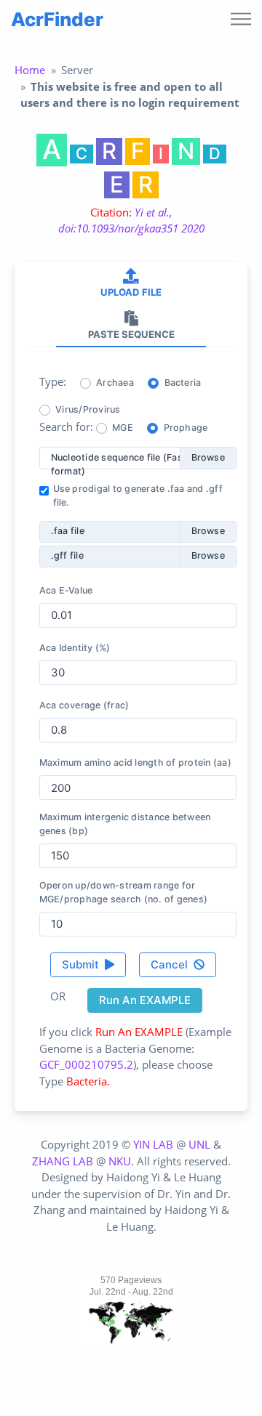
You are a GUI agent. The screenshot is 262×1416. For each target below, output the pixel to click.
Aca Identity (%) (75, 647)
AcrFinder (57, 19)
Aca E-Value (66, 590)
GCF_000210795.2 (86, 1064)
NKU (119, 1161)
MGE (122, 427)
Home (30, 69)
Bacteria (183, 382)
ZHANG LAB (62, 1161)
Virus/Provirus (88, 409)
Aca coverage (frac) (84, 705)
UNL (199, 1144)
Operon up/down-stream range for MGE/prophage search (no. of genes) (123, 892)
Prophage (186, 427)
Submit (82, 964)
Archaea (115, 382)
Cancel (171, 964)
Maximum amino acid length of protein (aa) (135, 762)
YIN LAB (153, 1144)
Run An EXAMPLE (145, 1000)
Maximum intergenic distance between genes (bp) (125, 824)
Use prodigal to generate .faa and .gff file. (138, 495)
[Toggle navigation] (241, 19)
